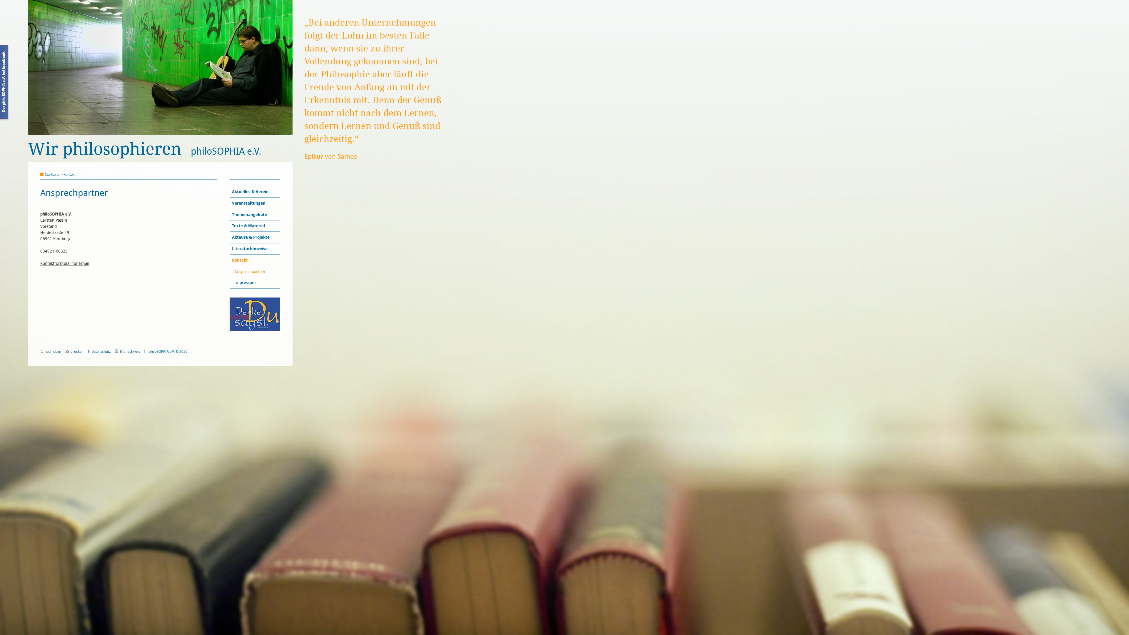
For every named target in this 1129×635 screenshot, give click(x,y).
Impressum (245, 282)
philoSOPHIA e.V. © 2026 (168, 351)
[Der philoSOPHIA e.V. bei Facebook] (4, 83)
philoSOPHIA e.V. (144, 149)
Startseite (52, 174)
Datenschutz (101, 351)
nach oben (53, 351)
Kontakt (70, 174)
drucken (77, 351)
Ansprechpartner (250, 271)
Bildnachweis (130, 351)
